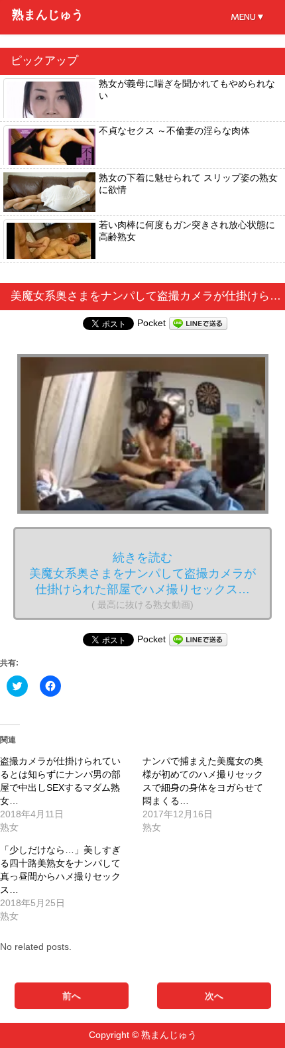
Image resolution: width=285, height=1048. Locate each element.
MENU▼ (248, 17)
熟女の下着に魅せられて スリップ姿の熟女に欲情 (188, 183)
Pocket (151, 323)
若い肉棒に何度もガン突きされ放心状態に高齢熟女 (187, 230)
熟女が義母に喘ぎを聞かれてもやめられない (187, 89)
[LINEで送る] (198, 323)
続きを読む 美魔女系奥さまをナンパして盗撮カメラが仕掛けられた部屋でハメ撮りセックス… (142, 580)
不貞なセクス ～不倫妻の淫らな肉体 (174, 130)
